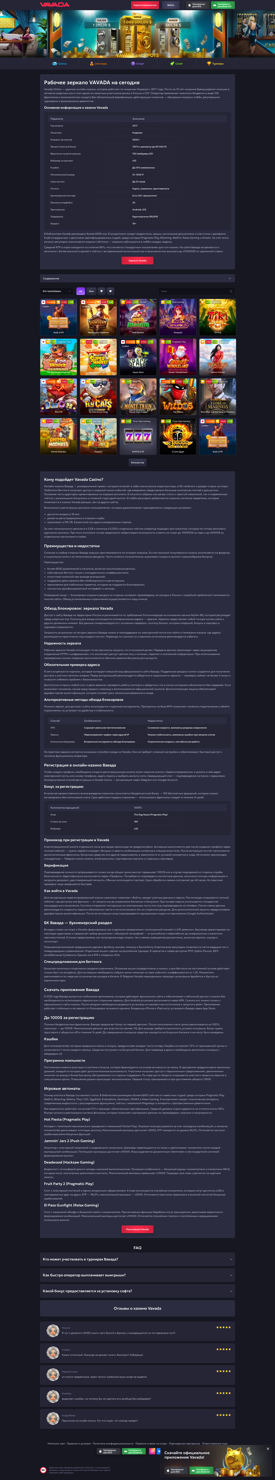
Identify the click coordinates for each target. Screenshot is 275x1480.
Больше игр (137, 462)
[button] (4, 34)
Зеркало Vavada (137, 260)
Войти (170, 5)
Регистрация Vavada (137, 1229)
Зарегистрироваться (145, 5)
